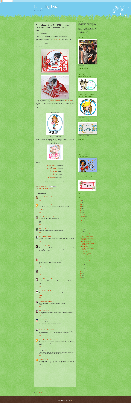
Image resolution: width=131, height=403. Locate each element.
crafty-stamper (42, 301)
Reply (40, 200)
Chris (40, 259)
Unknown (41, 359)
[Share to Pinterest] (55, 186)
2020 (81, 204)
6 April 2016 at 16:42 (50, 216)
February (83, 266)
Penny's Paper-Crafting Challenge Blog (45, 188)
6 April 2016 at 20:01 (45, 259)
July (82, 225)
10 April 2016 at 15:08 (50, 329)
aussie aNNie (41, 290)
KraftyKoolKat (42, 216)
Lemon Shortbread (51, 174)
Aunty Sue (41, 196)
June (82, 227)
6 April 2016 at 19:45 (46, 245)
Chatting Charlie (68, 100)
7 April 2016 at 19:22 (48, 278)
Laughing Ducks (47, 6)
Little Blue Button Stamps (55, 100)
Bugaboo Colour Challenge (86, 241)
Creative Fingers (51, 173)
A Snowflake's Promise (51, 165)
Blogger (71, 400)
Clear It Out (47, 167)
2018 (81, 208)
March (82, 264)
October (82, 218)
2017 (81, 210)
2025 (81, 200)
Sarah (40, 228)
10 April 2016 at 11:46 (46, 319)
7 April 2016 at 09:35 (49, 270)
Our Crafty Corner (51, 177)
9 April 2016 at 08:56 (45, 310)
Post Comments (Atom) (43, 392)
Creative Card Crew (53, 171)
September (83, 220)
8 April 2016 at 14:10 (48, 290)
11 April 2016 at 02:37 (51, 339)
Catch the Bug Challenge (85, 251)
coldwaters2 (41, 278)
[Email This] (49, 186)
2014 (81, 273)
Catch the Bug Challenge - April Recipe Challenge (88, 233)
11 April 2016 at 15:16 (48, 350)
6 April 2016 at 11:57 (48, 196)
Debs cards (41, 204)
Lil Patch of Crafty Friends (51, 176)
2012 (81, 277)
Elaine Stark (41, 236)
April (82, 231)
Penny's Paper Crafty (57, 39)
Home (55, 390)
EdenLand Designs (42, 339)
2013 (81, 275)
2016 (81, 212)
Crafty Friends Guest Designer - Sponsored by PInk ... (87, 254)
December (83, 214)
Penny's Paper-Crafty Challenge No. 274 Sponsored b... (88, 244)
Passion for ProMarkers (51, 179)
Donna (40, 320)
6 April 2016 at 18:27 (46, 228)
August (82, 222)
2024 (81, 202)
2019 (81, 206)
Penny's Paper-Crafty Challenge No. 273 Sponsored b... (88, 249)
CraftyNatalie (41, 271)
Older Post (73, 390)
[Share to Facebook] (53, 186)
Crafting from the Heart (51, 168)
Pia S (40, 310)
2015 (81, 271)
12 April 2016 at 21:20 (47, 359)
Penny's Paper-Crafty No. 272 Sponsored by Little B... (88, 257)
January (82, 268)
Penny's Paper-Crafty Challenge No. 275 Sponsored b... (88, 238)
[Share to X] (52, 186)
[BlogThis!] (51, 186)
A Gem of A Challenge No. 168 (87, 236)
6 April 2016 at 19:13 (48, 236)
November (83, 216)
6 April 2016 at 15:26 (48, 204)
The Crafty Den (42, 329)
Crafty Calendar (51, 170)
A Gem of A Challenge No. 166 (87, 262)
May (82, 229)
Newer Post (37, 390)
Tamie (40, 245)
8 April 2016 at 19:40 (49, 301)
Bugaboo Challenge (84, 246)
